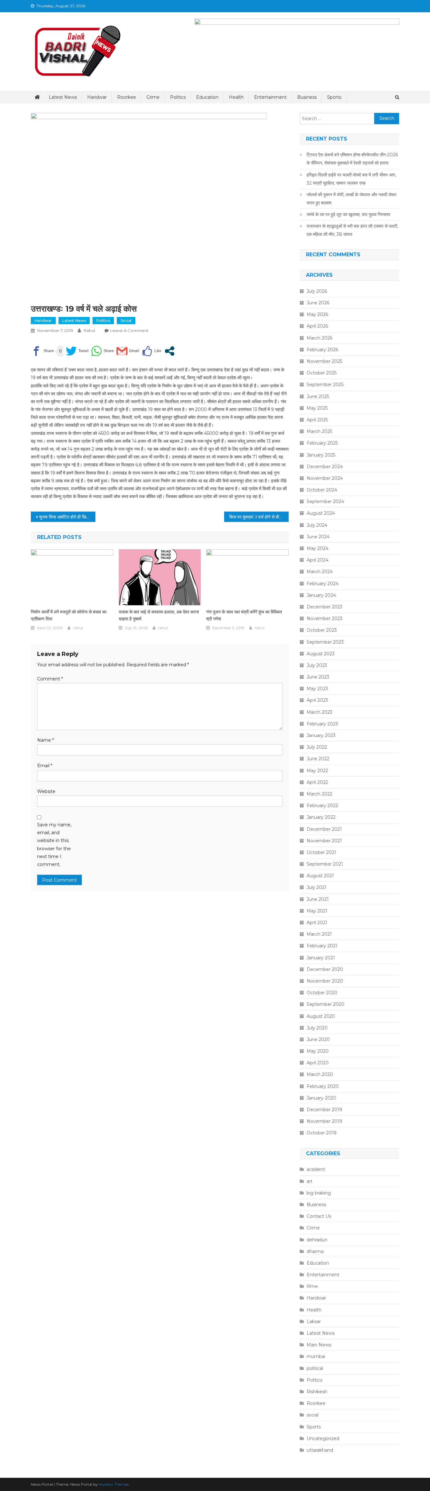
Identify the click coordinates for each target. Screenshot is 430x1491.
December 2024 (325, 466)
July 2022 (317, 747)
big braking (319, 1193)
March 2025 (319, 431)
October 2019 (322, 1133)
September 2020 (325, 1004)
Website (46, 791)
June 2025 (318, 396)
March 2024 (320, 571)
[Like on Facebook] (151, 351)
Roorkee (126, 97)
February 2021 (322, 946)
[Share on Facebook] (42, 351)
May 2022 (317, 770)
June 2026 (318, 303)
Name (45, 740)
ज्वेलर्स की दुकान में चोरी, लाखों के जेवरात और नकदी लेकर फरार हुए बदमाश (351, 199)
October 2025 (322, 373)
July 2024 (317, 525)
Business (307, 97)
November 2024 (325, 478)
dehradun (317, 1240)
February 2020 (323, 1086)
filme (312, 1286)
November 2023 (324, 618)
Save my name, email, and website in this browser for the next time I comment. (54, 844)
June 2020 (318, 1039)
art (310, 1181)
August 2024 (321, 513)
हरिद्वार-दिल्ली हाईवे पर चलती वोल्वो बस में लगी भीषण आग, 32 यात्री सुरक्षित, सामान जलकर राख (351, 179)
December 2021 (324, 829)
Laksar (314, 1321)
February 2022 (322, 805)
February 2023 (322, 724)
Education (207, 97)
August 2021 (320, 876)
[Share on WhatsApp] (102, 351)
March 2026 (319, 338)
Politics (178, 97)
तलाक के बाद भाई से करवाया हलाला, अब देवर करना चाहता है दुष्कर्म (159, 615)
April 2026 (317, 326)
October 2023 (322, 630)
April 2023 (317, 700)
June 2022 (318, 759)
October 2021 (321, 852)
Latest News (63, 97)
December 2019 (324, 1109)
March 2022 (319, 794)
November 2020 (325, 981)
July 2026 (317, 291)
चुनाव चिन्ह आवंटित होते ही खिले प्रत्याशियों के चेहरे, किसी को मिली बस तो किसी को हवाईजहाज (67, 517)
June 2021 (318, 899)
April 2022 (317, 782)
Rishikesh (317, 1391)
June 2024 (318, 537)
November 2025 (324, 361)
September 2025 (325, 384)
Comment (50, 679)
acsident (316, 1169)
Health (236, 97)
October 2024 (322, 490)
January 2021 (321, 958)
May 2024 (317, 548)
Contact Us (319, 1216)
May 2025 (317, 408)
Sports (334, 97)
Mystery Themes (113, 1484)
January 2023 (321, 735)
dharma (315, 1251)
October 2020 (322, 992)
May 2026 (317, 314)
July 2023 (317, 665)
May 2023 (317, 688)
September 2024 (325, 501)
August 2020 (321, 1016)
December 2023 (324, 607)
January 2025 (321, 455)
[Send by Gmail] (127, 351)
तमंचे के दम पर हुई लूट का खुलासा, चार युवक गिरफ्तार (348, 214)
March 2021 (319, 934)
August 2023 (321, 654)
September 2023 (325, 642)
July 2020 (317, 1028)
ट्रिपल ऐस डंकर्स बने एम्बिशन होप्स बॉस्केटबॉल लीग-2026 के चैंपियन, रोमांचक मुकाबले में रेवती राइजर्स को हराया (352, 159)
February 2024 (322, 583)
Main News (319, 1345)
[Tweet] (77, 351)
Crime (153, 97)
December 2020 (325, 969)
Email (44, 765)
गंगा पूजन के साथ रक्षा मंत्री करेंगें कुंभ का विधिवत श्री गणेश (244, 615)
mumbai (316, 1356)
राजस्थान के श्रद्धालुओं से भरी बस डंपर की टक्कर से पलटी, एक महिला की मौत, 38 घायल (352, 230)
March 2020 (320, 1074)
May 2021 (317, 911)
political (315, 1368)
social (126, 320)
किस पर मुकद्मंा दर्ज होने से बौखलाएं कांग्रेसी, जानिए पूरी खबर (259, 517)
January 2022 (321, 817)
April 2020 (318, 1063)
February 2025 (322, 443)
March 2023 (319, 712)
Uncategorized (323, 1438)
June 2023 (318, 677)
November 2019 (324, 1121)
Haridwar (97, 97)
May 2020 (318, 1051)
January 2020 (321, 1098)
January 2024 (321, 595)
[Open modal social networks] (169, 351)
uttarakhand (320, 1450)
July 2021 (316, 887)
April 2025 (317, 420)
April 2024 (317, 560)
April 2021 (317, 922)
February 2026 (322, 349)
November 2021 (324, 841)
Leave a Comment (129, 330)
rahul (89, 330)
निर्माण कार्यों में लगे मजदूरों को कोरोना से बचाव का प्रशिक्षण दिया (68, 615)
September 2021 (325, 864)
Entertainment (270, 97)
